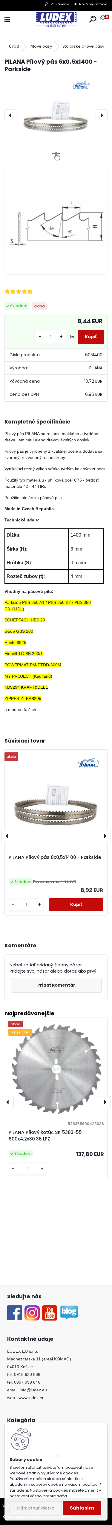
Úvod (14, 46)
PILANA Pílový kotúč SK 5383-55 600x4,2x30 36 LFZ (45, 1135)
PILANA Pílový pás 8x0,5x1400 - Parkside (55, 857)
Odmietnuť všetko (35, 1508)
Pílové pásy (41, 46)
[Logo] (56, 19)
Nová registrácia (93, 4)
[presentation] (10, 115)
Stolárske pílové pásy (83, 46)
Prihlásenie (60, 4)
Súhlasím (82, 1507)
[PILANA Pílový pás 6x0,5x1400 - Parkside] (56, 115)
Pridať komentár (56, 985)
